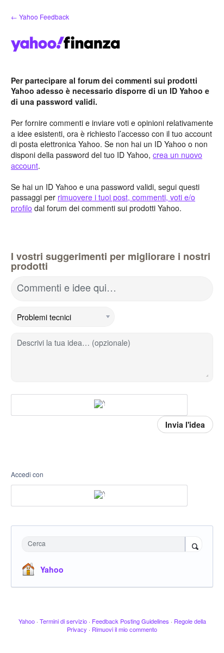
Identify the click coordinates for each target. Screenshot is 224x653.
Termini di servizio (63, 621)
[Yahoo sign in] (99, 405)
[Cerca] (193, 545)
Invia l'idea (185, 424)
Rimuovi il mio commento (124, 629)
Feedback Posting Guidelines (130, 621)
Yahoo (52, 569)
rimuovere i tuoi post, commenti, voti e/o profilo (103, 202)
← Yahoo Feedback (40, 16)
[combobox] (106, 544)
